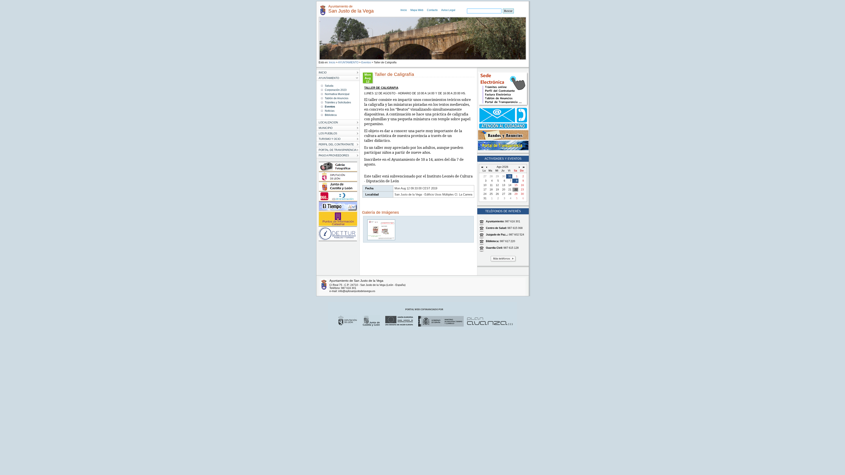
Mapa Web (416, 10)
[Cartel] (381, 239)
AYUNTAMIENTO (348, 62)
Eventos (366, 62)
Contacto (432, 10)
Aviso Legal (448, 10)
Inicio (403, 10)
